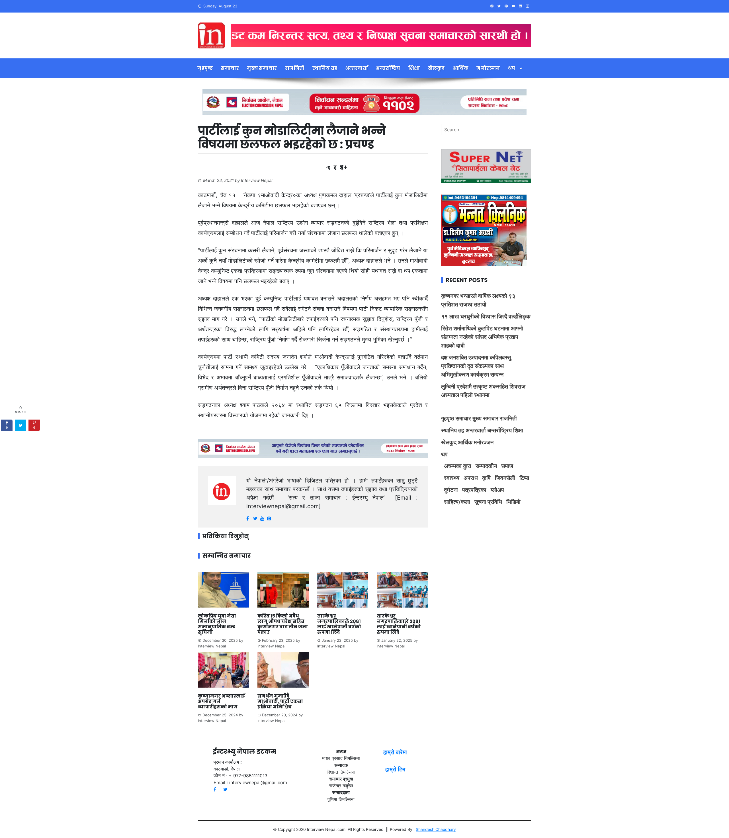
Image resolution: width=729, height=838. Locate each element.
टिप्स (524, 478)
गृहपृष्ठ (205, 68)
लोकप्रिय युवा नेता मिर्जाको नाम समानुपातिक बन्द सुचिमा (217, 624)
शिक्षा (414, 68)
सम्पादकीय (486, 466)
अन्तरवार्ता (356, 68)
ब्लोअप (497, 490)
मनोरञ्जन (488, 68)
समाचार (230, 68)
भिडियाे (513, 501)
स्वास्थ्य (451, 478)
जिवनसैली (505, 478)
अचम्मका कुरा (457, 466)
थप (511, 68)
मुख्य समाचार (262, 68)
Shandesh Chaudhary (436, 829)
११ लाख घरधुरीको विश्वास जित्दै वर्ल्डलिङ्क (486, 316)
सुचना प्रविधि (488, 501)
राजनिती (294, 68)
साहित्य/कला (457, 501)
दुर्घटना (451, 490)
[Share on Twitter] (20, 425)
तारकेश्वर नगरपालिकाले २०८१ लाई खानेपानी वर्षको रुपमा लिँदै (339, 624)
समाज (507, 466)
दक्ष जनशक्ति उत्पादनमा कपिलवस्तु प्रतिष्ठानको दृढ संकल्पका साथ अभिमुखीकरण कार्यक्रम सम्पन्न (476, 366)
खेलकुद (436, 68)
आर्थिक (461, 68)
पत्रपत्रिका (474, 490)
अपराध (471, 478)
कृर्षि (486, 478)
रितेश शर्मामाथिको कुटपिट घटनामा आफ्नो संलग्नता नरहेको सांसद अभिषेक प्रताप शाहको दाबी (482, 337)
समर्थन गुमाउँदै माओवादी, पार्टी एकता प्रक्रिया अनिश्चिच (280, 701)
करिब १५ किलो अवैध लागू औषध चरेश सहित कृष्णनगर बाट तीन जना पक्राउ (282, 624)
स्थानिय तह (324, 68)
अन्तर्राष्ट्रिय (388, 68)
